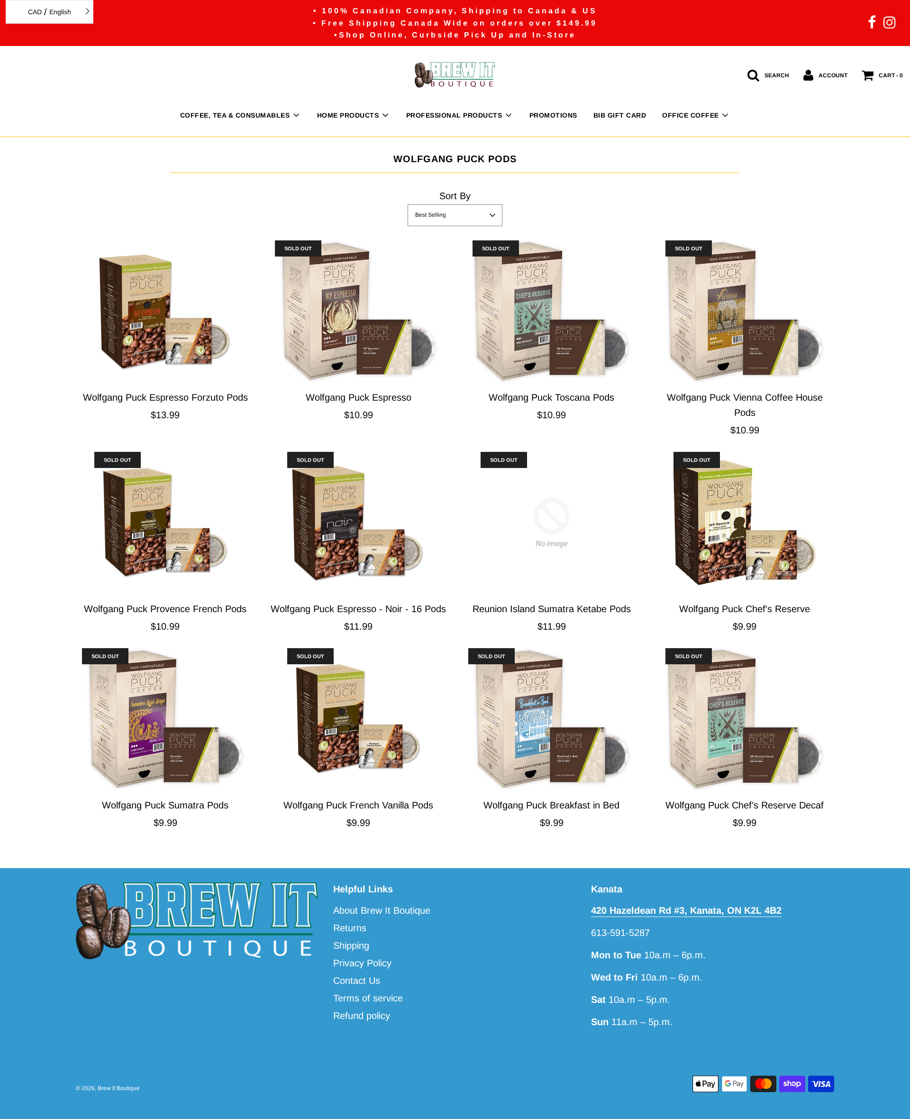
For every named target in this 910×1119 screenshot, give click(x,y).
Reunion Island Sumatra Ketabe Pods (552, 609)
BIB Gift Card (619, 115)
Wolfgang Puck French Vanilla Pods (358, 805)
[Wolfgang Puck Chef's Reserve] (745, 523)
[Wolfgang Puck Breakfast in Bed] (551, 719)
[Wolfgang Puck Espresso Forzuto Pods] (165, 311)
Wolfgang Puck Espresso (358, 397)
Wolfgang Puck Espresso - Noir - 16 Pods (358, 609)
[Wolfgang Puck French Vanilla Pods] (358, 719)
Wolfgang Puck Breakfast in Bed (551, 805)
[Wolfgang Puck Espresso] (358, 311)
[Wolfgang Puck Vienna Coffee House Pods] (745, 311)
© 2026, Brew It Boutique (108, 1088)
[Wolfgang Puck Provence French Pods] (165, 523)
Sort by (455, 196)
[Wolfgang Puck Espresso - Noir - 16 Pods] (358, 523)
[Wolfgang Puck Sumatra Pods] (165, 719)
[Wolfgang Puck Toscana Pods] (551, 311)
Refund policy (361, 1015)
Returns (349, 928)
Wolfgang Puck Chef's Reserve (744, 609)
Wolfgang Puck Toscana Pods (551, 397)
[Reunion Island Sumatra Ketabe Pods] (551, 523)
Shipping (351, 945)
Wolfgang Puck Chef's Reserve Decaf (744, 805)
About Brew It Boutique (381, 910)
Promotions (553, 115)
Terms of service (368, 998)
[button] (455, 215)
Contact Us (356, 980)
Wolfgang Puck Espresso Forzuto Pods (165, 397)
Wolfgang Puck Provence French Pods (165, 609)
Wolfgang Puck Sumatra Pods (165, 805)
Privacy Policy (362, 963)
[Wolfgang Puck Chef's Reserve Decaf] (745, 719)
